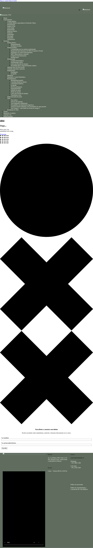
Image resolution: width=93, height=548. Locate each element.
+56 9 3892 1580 (75, 463)
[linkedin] (83, 473)
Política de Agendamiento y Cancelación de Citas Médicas (79, 488)
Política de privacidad (76, 484)
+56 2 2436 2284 (75, 467)
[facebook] (78, 473)
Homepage (3, 134)
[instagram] (72, 473)
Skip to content (4, 1)
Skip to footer (13, 1)
